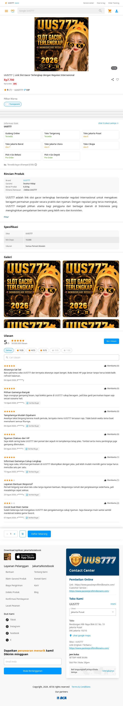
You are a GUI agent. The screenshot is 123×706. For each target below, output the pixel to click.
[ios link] (25, 556)
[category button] (6, 11)
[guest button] (116, 11)
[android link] (7, 556)
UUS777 (26, 180)
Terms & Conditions (81, 686)
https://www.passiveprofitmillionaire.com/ (89, 591)
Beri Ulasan (111, 341)
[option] (61, 44)
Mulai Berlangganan (32, 671)
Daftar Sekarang (39, 534)
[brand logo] (13, 11)
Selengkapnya (108, 671)
